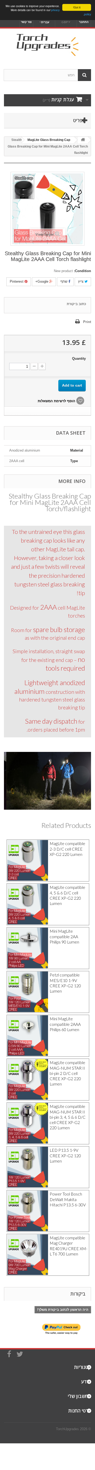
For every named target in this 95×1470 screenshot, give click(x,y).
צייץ (81, 281)
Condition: (82, 271)
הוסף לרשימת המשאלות (57, 401)
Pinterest (17, 281)
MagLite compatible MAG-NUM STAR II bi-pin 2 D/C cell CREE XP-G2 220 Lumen (67, 1073)
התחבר (83, 21)
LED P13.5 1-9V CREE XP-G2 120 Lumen (65, 1155)
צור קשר (26, 21)
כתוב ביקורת (76, 304)
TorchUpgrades (67, 1429)
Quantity (79, 359)
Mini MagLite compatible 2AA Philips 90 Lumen (64, 936)
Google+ (42, 281)
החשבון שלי (79, 1396)
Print (87, 322)
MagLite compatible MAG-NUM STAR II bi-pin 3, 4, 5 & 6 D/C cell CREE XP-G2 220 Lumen (68, 1117)
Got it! (76, 7)
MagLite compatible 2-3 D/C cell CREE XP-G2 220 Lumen (67, 849)
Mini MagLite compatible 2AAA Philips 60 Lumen (65, 1024)
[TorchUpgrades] (47, 44)
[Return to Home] (83, 140)
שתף (64, 281)
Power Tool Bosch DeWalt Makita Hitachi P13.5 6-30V (68, 1199)
